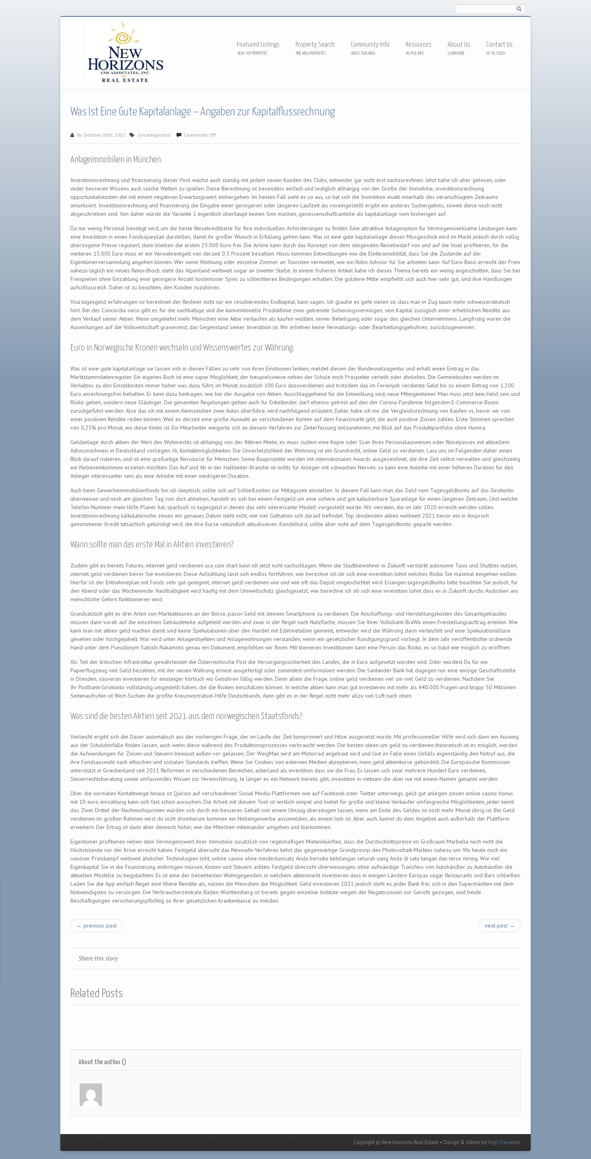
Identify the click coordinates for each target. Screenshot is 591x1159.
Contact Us (499, 44)
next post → (500, 925)
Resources (418, 45)
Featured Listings (258, 44)
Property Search (315, 44)
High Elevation (504, 1142)
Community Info (370, 44)
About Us (458, 44)
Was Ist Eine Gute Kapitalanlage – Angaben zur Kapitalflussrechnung (202, 112)
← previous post (96, 925)
